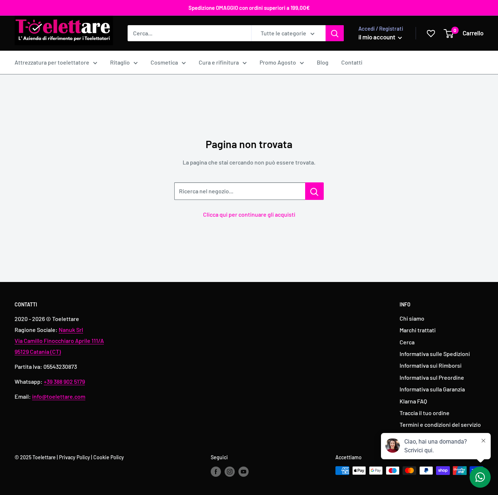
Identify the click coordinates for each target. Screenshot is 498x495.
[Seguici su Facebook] (216, 471)
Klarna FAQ (413, 401)
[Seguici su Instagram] (230, 471)
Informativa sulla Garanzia (432, 389)
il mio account (377, 36)
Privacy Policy (74, 457)
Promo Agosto (278, 62)
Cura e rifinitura (219, 62)
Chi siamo (412, 318)
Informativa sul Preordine (432, 377)
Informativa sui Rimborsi (431, 365)
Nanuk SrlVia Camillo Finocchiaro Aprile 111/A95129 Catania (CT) (59, 340)
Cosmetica (164, 62)
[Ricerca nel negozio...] (314, 191)
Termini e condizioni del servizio (440, 424)
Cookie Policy (108, 457)
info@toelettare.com (58, 396)
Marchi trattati (418, 329)
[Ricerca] (335, 33)
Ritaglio (120, 62)
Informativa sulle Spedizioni (435, 353)
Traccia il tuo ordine (425, 412)
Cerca (407, 342)
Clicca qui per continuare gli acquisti (249, 214)
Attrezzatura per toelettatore (52, 62)
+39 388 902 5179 (64, 381)
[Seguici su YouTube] (243, 471)
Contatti (351, 62)
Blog (322, 62)
